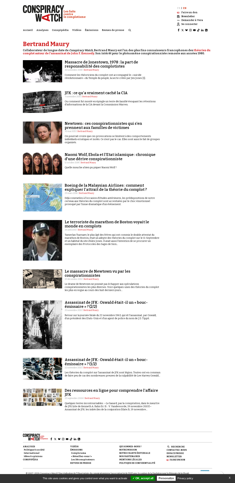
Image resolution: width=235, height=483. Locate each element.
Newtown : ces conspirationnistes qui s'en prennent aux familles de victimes (103, 125)
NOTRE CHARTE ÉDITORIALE (134, 453)
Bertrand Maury (91, 70)
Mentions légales (130, 459)
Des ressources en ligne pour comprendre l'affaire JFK (111, 392)
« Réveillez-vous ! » (81, 456)
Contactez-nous (177, 450)
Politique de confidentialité (137, 463)
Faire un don (177, 460)
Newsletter (174, 456)
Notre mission (128, 450)
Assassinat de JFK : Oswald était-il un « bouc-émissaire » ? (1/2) (106, 361)
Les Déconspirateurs (83, 459)
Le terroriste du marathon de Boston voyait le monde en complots (107, 224)
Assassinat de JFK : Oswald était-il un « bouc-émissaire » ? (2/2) (106, 304)
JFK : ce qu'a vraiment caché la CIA (96, 93)
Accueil (28, 30)
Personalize (166, 478)
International (31, 453)
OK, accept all (144, 478)
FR (178, 8)
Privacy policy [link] (185, 478)
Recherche (178, 447)
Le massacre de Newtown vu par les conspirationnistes (97, 273)
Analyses (42, 30)
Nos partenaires (129, 456)
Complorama (78, 453)
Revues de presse (113, 30)
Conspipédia (60, 30)
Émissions (91, 30)
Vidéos (76, 30)
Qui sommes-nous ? (130, 446)
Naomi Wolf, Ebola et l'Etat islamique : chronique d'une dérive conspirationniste (110, 156)
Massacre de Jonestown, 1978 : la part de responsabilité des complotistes (101, 64)
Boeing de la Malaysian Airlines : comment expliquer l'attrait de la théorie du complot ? (106, 187)
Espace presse (175, 453)
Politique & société (34, 450)
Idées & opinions (33, 456)
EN (184, 8)
